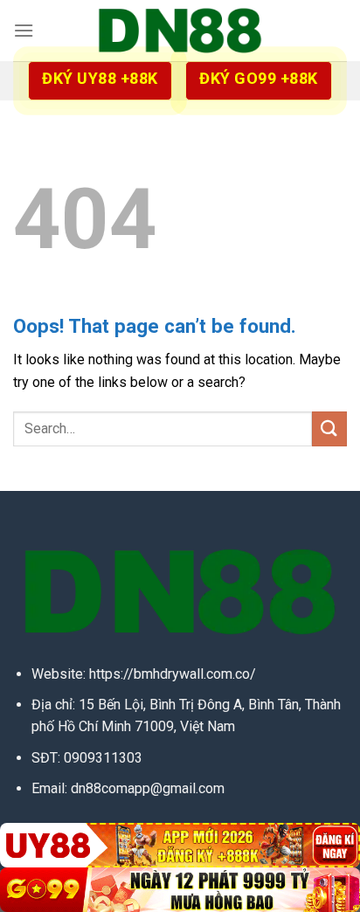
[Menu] (23, 30)
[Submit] (329, 428)
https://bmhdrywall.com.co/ (172, 674)
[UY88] (180, 845)
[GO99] (180, 889)
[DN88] (180, 30)
